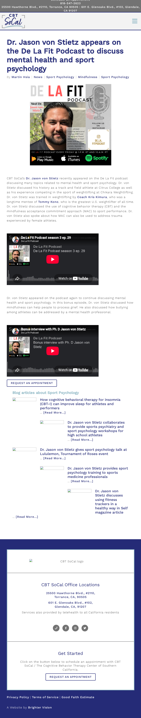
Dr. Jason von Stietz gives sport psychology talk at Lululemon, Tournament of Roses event (83, 451)
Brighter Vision (40, 707)
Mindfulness (87, 77)
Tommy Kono (48, 202)
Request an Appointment (32, 383)
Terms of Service (45, 697)
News (38, 77)
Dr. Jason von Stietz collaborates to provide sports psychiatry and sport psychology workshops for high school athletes (96, 428)
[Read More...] (54, 412)
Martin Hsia (21, 77)
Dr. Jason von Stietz (42, 178)
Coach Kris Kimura (92, 197)
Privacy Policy (18, 697)
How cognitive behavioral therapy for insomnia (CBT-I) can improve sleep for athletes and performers (80, 404)
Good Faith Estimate (78, 697)
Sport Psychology (60, 77)
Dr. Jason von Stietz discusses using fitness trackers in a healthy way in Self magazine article (111, 501)
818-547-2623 (70, 3)
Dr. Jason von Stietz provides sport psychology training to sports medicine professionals (98, 472)
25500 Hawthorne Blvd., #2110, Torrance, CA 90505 (39, 7)
